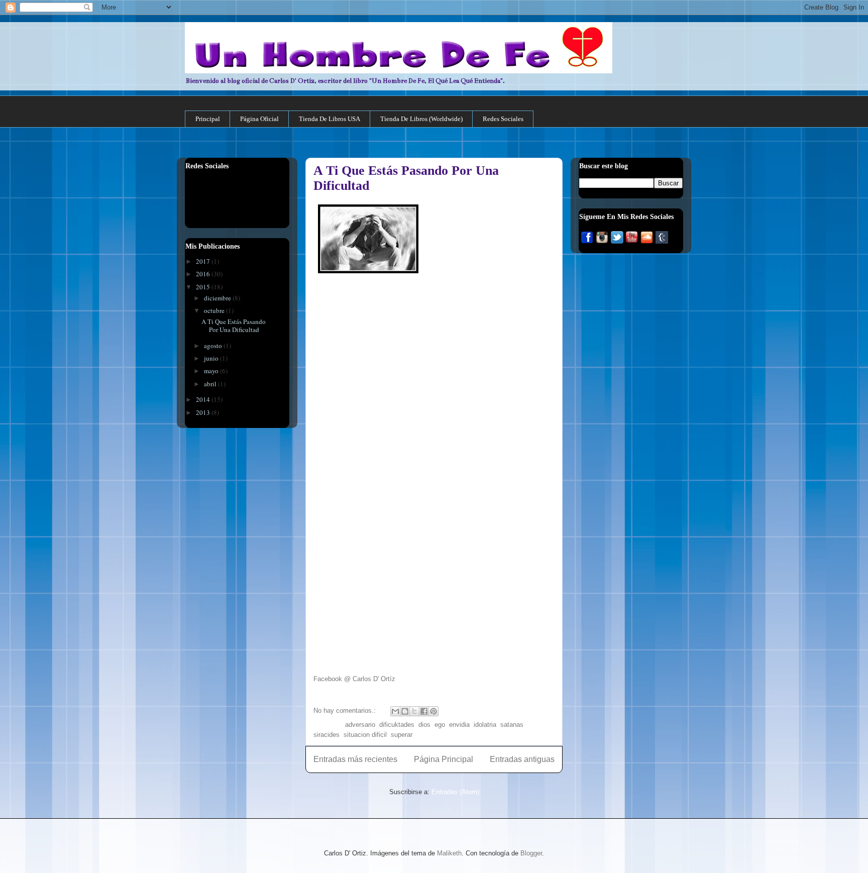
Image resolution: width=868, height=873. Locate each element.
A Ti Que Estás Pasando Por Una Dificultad (233, 325)
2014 (203, 399)
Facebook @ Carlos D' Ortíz (354, 679)
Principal (207, 119)
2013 (203, 412)
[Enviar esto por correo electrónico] (395, 711)
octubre (215, 310)
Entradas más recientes (355, 759)
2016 (203, 273)
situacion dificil (365, 734)
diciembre (218, 297)
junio (212, 358)
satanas (511, 724)
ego (440, 724)
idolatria (485, 724)
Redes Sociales (503, 119)
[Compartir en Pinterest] (433, 711)
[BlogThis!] (405, 711)
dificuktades (396, 724)
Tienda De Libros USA (329, 119)
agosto (214, 345)
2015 (203, 286)
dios (424, 724)
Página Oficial (259, 119)
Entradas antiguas (522, 759)
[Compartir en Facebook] (424, 711)
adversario (360, 724)
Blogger (531, 853)
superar (401, 734)
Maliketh (449, 853)
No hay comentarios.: (345, 710)
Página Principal (443, 759)
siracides (326, 734)
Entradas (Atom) (455, 792)
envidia (459, 724)
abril (211, 383)
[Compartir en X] (414, 711)
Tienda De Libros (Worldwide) (421, 119)
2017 (203, 261)
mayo (212, 370)
